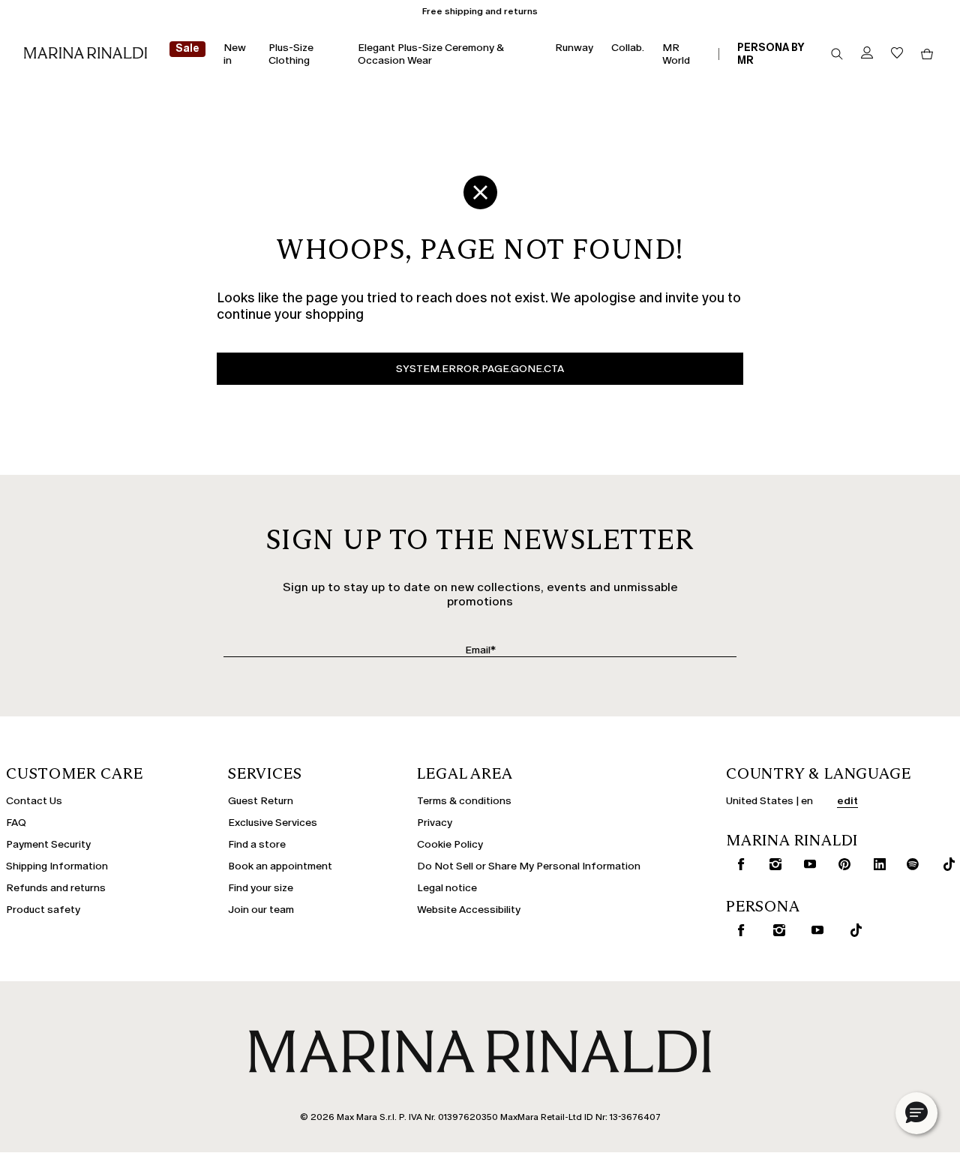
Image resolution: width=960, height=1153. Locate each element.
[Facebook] (736, 864)
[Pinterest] (840, 864)
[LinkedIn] (875, 864)
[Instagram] (770, 864)
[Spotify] (909, 864)
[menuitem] (188, 54)
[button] (917, 1113)
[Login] (867, 54)
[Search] (837, 54)
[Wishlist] (897, 54)
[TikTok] (944, 864)
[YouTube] (805, 864)
